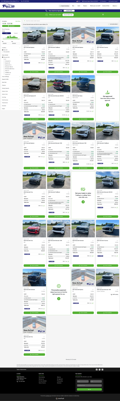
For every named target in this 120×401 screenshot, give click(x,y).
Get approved (60, 379)
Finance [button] (85, 5)
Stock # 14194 (26, 45)
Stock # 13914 (26, 94)
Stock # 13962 (26, 288)
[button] (10, 1)
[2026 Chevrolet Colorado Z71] (83, 228)
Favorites (104, 1)
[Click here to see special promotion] (60, 10)
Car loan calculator (43, 381)
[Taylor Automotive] (8, 6)
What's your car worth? (95, 5)
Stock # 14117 (50, 45)
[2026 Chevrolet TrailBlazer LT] (107, 131)
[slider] (2, 39)
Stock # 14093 (99, 190)
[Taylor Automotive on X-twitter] (99, 369)
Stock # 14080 (99, 141)
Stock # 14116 (75, 94)
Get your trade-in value (68, 14)
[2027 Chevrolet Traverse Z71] (107, 35)
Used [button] (79, 5)
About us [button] (115, 5)
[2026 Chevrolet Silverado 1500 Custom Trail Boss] (107, 277)
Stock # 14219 (26, 141)
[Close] (103, 14)
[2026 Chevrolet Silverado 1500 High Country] (83, 131)
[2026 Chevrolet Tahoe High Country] (83, 84)
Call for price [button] (115, 294)
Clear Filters (17, 21)
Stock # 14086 (75, 141)
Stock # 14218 (50, 141)
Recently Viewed (113, 1)
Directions (59, 382)
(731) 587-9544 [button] (26, 1)
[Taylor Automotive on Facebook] (96, 369)
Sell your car (41, 379)
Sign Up (89, 389)
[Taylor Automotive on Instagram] (101, 369)
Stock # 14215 (26, 335)
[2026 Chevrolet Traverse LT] (107, 228)
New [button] (73, 5)
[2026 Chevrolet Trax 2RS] (34, 180)
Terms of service (42, 382)
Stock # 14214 (75, 288)
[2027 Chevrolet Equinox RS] (34, 131)
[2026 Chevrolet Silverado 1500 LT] (58, 131)
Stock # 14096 (50, 94)
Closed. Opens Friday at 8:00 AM (91, 1)
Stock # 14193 (26, 190)
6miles (43, 49)
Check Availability (35, 71)
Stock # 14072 (50, 190)
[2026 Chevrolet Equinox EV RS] (34, 84)
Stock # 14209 (99, 45)
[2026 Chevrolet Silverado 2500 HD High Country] (107, 180)
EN (79, 1)
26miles (43, 291)
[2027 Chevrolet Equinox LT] (34, 35)
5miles (92, 49)
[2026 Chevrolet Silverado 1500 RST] (58, 228)
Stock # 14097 (99, 288)
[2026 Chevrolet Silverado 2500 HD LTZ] (58, 84)
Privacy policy (60, 381)
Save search (12, 25)
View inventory (42, 377)
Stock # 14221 (75, 45)
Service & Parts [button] (105, 5)
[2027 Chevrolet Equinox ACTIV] (83, 35)
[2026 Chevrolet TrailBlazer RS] (58, 35)
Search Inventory (65, 6)
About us (59, 377)
